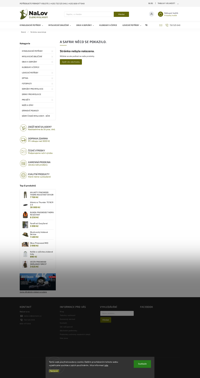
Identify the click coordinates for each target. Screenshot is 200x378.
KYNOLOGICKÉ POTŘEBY (32, 51)
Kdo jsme (64, 338)
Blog (150, 3)
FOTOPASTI (27, 83)
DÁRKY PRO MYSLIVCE (31, 94)
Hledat (121, 14)
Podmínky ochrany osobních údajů (75, 334)
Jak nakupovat (66, 327)
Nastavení (54, 371)
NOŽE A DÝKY (27, 105)
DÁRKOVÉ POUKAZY (30, 110)
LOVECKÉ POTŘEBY (30, 72)
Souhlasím (142, 363)
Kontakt (63, 323)
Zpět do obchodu (71, 62)
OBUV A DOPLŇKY (29, 62)
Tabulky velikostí (166, 3)
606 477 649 (25, 323)
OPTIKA (25, 78)
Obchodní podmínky (68, 330)
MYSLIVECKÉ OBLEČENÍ (32, 56)
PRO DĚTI (26, 100)
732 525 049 (29, 320)
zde (106, 365)
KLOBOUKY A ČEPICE (30, 67)
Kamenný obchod (67, 319)
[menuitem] (33, 25)
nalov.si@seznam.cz (32, 316)
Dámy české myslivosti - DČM (36, 116)
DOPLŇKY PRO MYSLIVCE (32, 89)
